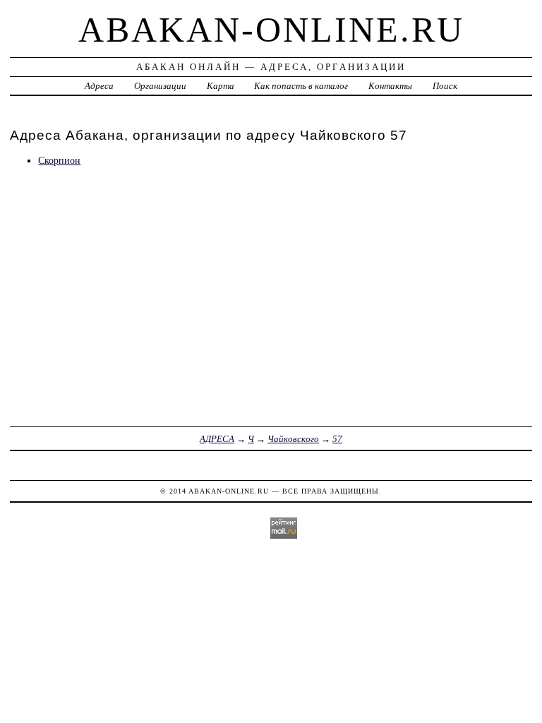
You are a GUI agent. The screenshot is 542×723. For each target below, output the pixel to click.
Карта (220, 85)
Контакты (390, 85)
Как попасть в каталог (301, 85)
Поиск (445, 85)
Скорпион (59, 160)
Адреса (99, 85)
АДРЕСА (217, 439)
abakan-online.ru (271, 29)
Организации (160, 85)
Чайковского (293, 439)
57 (337, 439)
